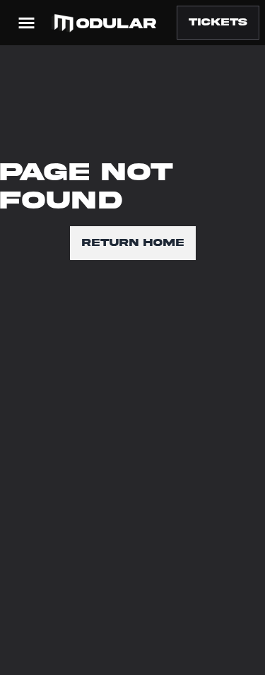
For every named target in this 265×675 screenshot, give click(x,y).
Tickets (218, 22)
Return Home (133, 242)
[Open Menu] (26, 23)
